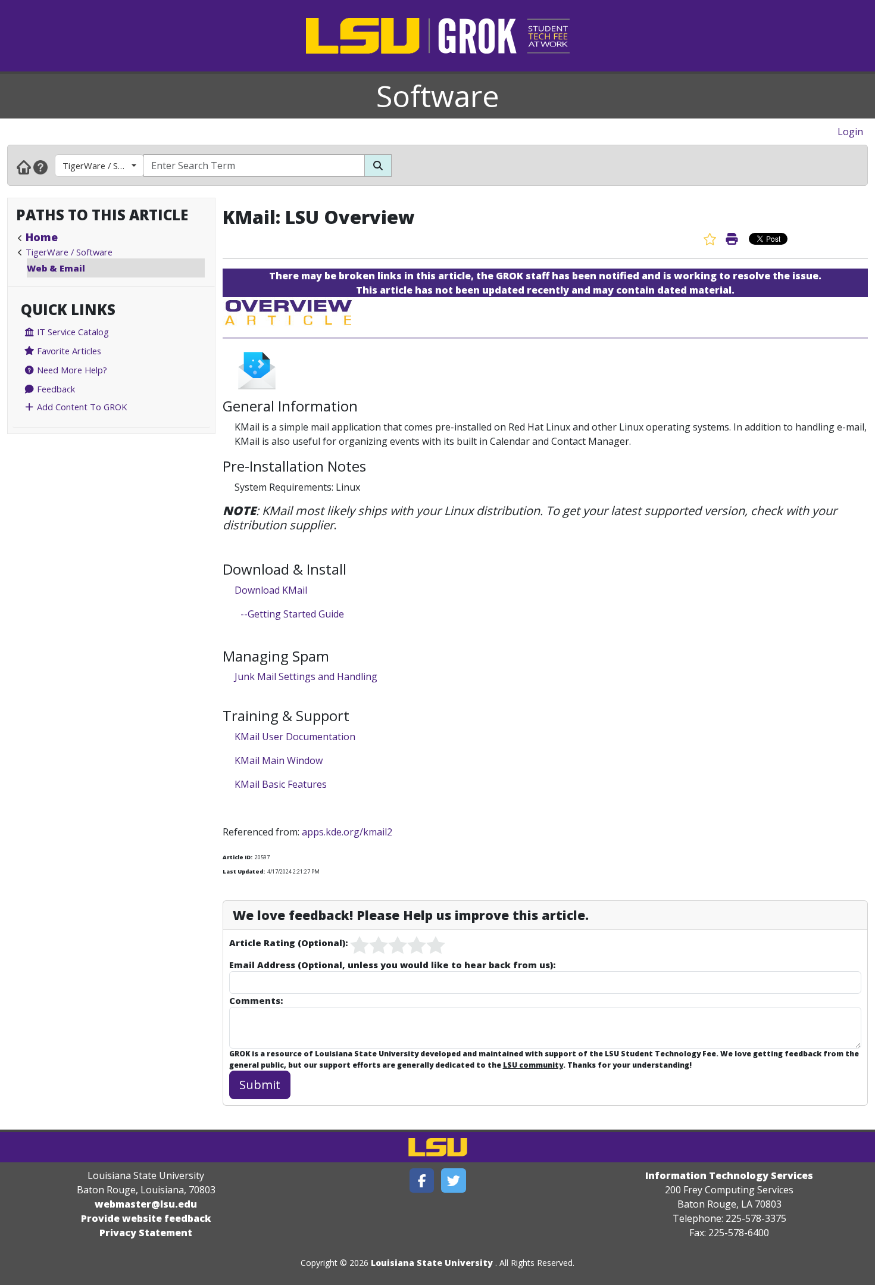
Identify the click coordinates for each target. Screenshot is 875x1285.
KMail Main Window (279, 760)
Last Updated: (244, 871)
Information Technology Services (729, 1175)
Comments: (256, 1000)
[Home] (24, 166)
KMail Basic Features (281, 784)
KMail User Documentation (295, 736)
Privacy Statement (145, 1232)
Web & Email (56, 268)
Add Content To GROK (81, 407)
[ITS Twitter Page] (453, 1180)
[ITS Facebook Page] (422, 1180)
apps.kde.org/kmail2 (347, 831)
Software (437, 96)
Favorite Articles (68, 351)
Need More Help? (71, 370)
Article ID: (237, 857)
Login (850, 131)
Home (42, 237)
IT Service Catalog (72, 332)
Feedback (55, 389)
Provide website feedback (146, 1218)
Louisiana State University (432, 1262)
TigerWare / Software (103, 165)
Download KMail (271, 590)
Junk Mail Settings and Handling (306, 676)
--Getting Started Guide (292, 613)
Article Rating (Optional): (288, 943)
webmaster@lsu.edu (146, 1204)
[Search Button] (378, 165)
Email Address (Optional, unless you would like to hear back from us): (392, 965)
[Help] (40, 166)
